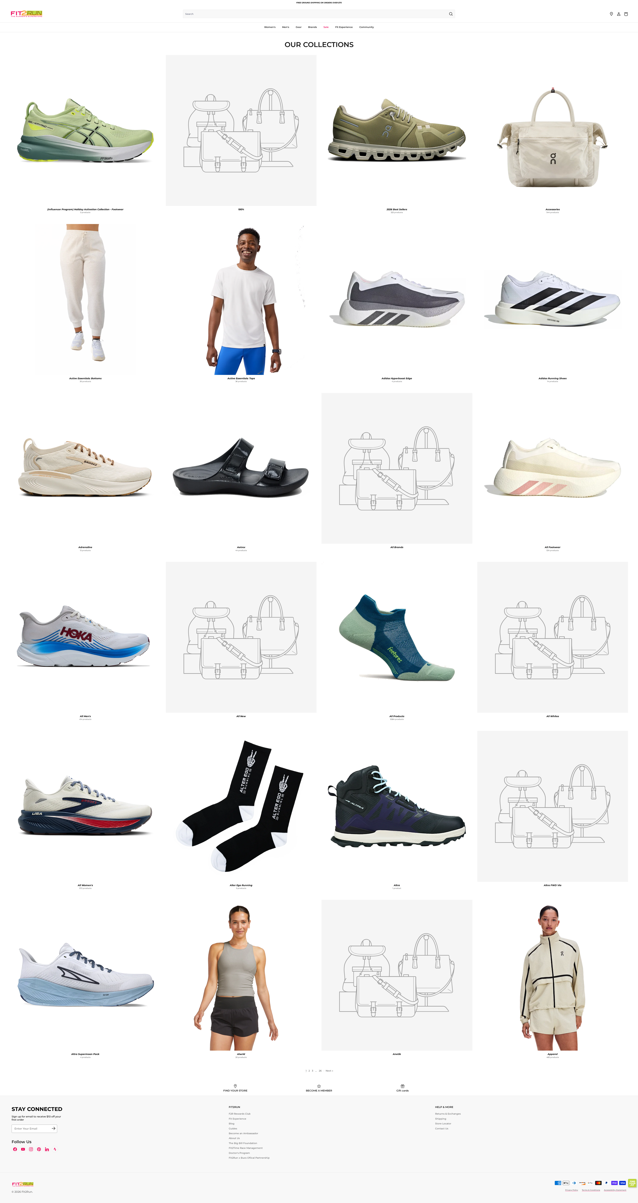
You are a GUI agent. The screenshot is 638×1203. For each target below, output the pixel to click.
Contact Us (441, 1128)
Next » (329, 1070)
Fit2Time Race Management (246, 1147)
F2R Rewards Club (240, 1113)
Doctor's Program (239, 1152)
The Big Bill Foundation (243, 1143)
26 (320, 1070)
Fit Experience (237, 1118)
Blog (231, 1123)
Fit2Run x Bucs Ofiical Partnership (249, 1157)
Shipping (440, 1118)
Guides (233, 1128)
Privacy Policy (571, 1190)
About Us (234, 1138)
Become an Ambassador (243, 1133)
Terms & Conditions (591, 1190)
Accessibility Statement (615, 1190)
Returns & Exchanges (448, 1113)
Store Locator (443, 1123)
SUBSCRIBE (53, 1129)
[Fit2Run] (26, 14)
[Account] (619, 14)
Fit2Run (27, 1191)
